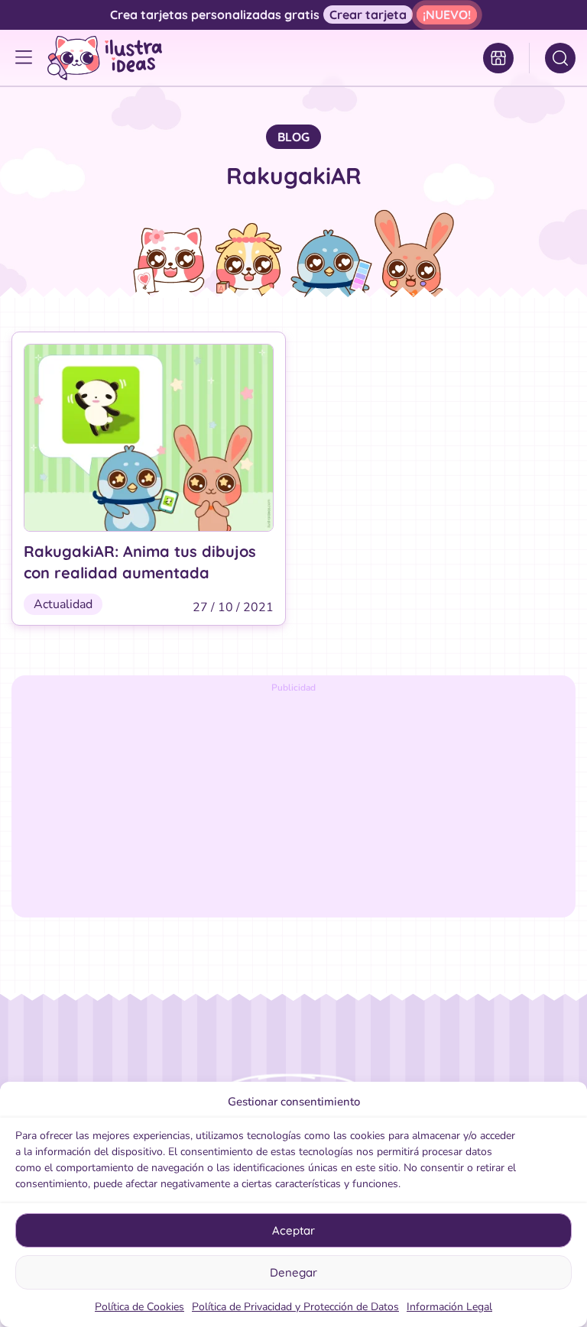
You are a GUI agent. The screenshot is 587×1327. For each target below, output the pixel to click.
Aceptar (293, 1230)
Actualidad (63, 604)
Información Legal (449, 1306)
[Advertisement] (293, 803)
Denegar (293, 1272)
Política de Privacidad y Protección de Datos (295, 1306)
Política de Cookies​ (139, 1306)
